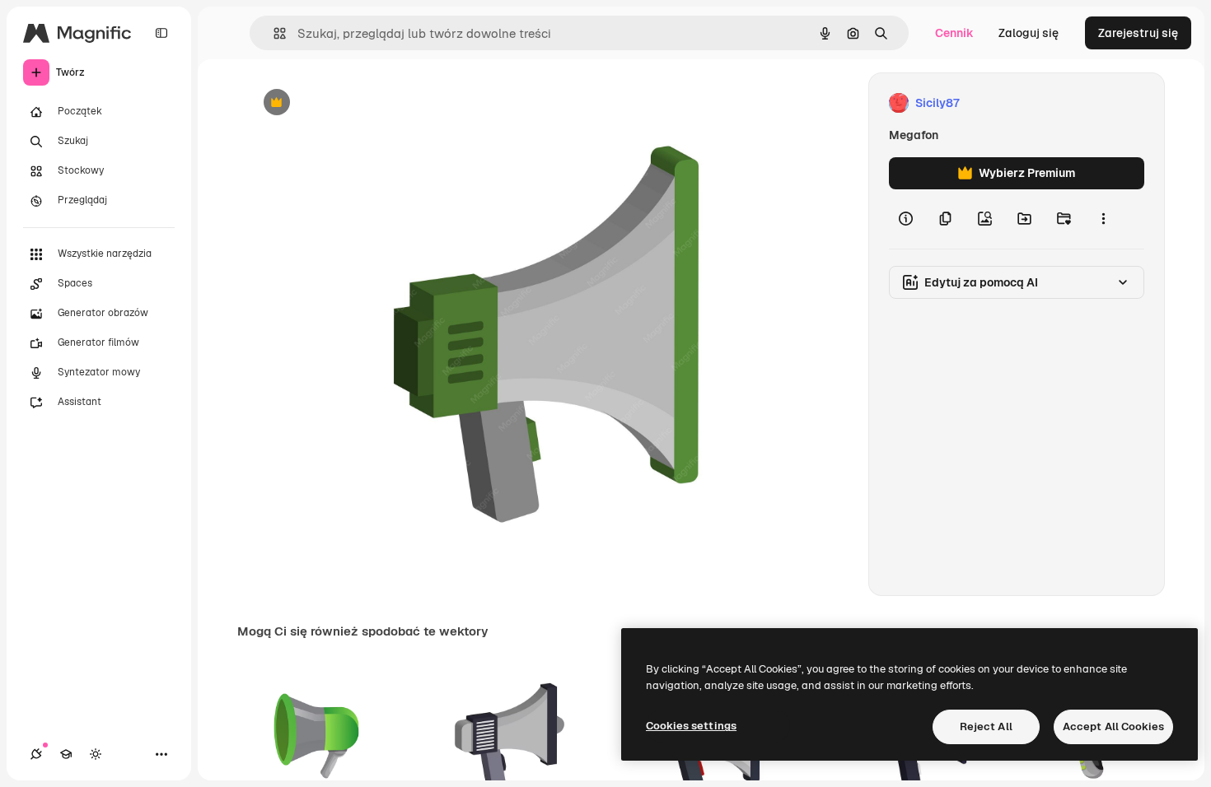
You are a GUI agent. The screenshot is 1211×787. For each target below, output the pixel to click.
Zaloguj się (1028, 33)
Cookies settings (691, 726)
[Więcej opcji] (1103, 219)
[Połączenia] (36, 754)
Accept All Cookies (1113, 726)
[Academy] (66, 754)
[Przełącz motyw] (95, 754)
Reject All (986, 726)
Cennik (954, 33)
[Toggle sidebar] (161, 33)
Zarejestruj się (1138, 33)
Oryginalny (361, 103)
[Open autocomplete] (273, 33)
